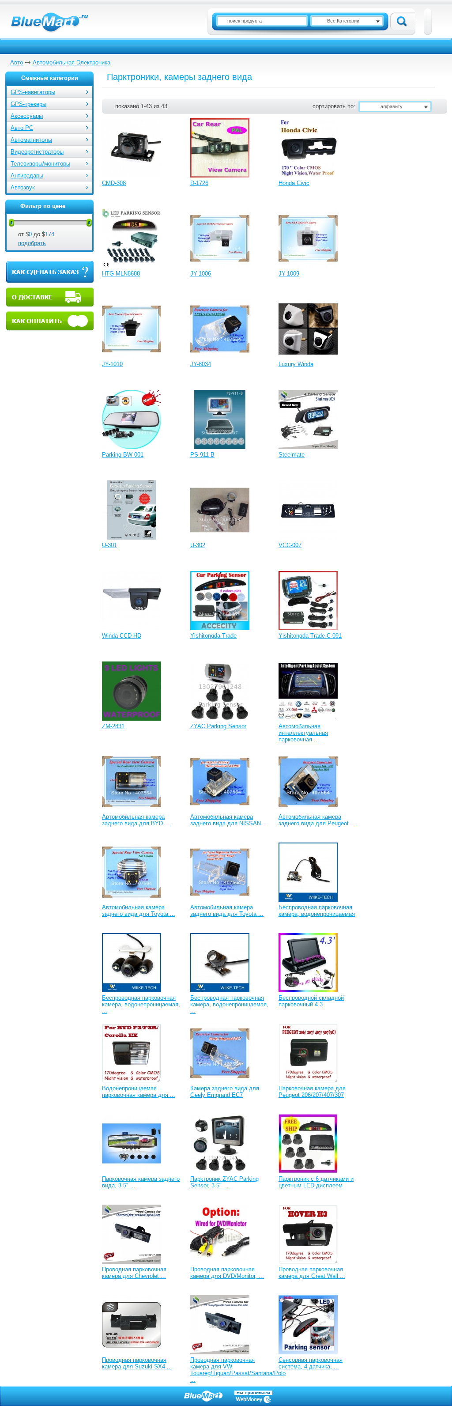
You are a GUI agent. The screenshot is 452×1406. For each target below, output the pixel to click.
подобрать (32, 243)
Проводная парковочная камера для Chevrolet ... (134, 1272)
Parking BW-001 (122, 454)
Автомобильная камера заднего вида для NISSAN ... (229, 820)
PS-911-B (202, 454)
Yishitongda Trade (213, 635)
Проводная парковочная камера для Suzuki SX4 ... (137, 1363)
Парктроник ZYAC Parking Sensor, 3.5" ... (224, 1182)
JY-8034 (200, 364)
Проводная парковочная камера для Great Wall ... (312, 1272)
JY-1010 (112, 364)
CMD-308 (114, 183)
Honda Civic (294, 183)
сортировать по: (334, 106)
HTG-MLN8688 (121, 273)
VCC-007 (290, 545)
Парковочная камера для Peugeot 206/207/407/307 (312, 1091)
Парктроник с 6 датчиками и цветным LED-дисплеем (316, 1182)
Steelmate (292, 454)
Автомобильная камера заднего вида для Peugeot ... (317, 820)
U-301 (109, 545)
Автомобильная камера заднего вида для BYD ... (136, 820)
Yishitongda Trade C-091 (310, 635)
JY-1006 (200, 273)
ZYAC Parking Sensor (218, 726)
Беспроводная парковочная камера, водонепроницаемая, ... (141, 1004)
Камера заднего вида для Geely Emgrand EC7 (224, 1091)
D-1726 (199, 183)
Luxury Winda (296, 364)
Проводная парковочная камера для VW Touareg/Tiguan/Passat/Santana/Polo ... (238, 1370)
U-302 (197, 545)
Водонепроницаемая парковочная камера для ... (138, 1091)
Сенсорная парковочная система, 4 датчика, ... (311, 1363)
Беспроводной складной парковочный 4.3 (311, 1001)
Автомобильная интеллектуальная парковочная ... (303, 733)
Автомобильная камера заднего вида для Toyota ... (138, 910)
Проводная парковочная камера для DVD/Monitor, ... (227, 1272)
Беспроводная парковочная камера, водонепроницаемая (317, 910)
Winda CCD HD (121, 635)
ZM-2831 (113, 726)
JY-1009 (289, 273)
